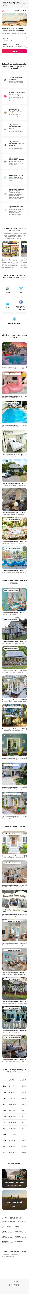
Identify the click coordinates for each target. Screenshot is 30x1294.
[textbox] (8, 46)
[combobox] (14, 40)
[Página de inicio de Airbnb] (3, 10)
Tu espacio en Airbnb (19, 10)
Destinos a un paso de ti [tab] (8, 1221)
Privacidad (11, 1286)
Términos (18, 1286)
